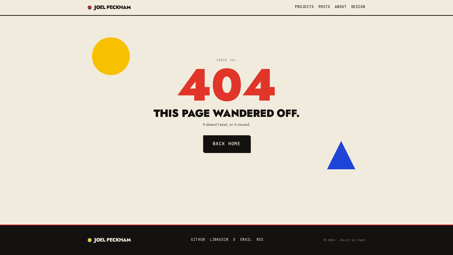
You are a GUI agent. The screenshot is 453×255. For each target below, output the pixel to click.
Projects (304, 6)
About (341, 6)
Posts (324, 6)
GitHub (198, 239)
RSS (260, 239)
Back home (227, 143)
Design (358, 6)
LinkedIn (219, 239)
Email (246, 239)
